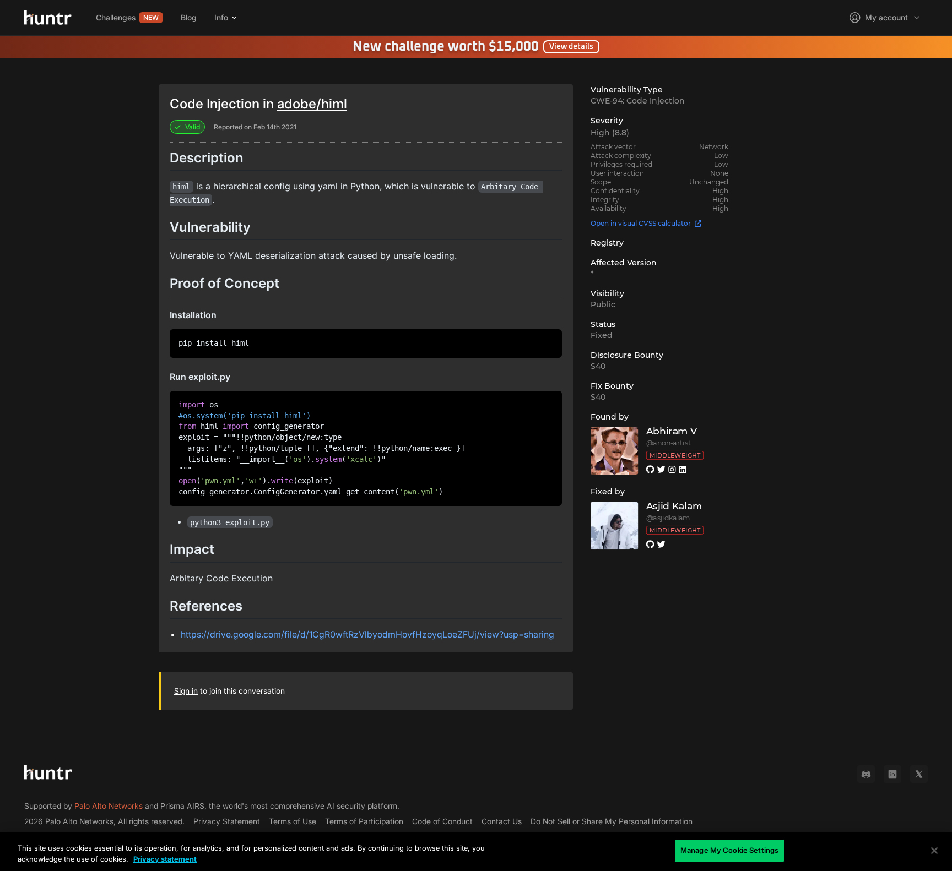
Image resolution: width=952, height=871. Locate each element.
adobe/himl (312, 104)
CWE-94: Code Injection (638, 101)
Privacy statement (165, 858)
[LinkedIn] (892, 774)
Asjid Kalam (674, 506)
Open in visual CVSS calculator (641, 223)
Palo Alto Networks (108, 805)
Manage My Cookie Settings (729, 850)
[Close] (934, 851)
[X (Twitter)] (919, 774)
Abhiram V (671, 431)
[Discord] (866, 774)
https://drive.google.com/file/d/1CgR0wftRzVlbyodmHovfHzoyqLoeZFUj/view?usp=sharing (367, 634)
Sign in (186, 690)
